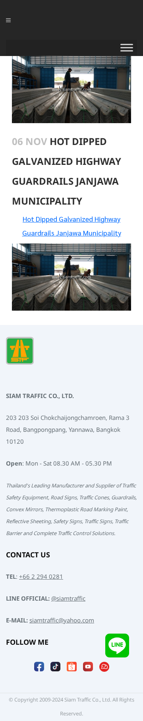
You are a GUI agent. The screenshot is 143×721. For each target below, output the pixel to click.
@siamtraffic (68, 598)
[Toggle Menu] (126, 47)
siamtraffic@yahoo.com (61, 620)
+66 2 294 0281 (41, 577)
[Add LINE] (117, 645)
